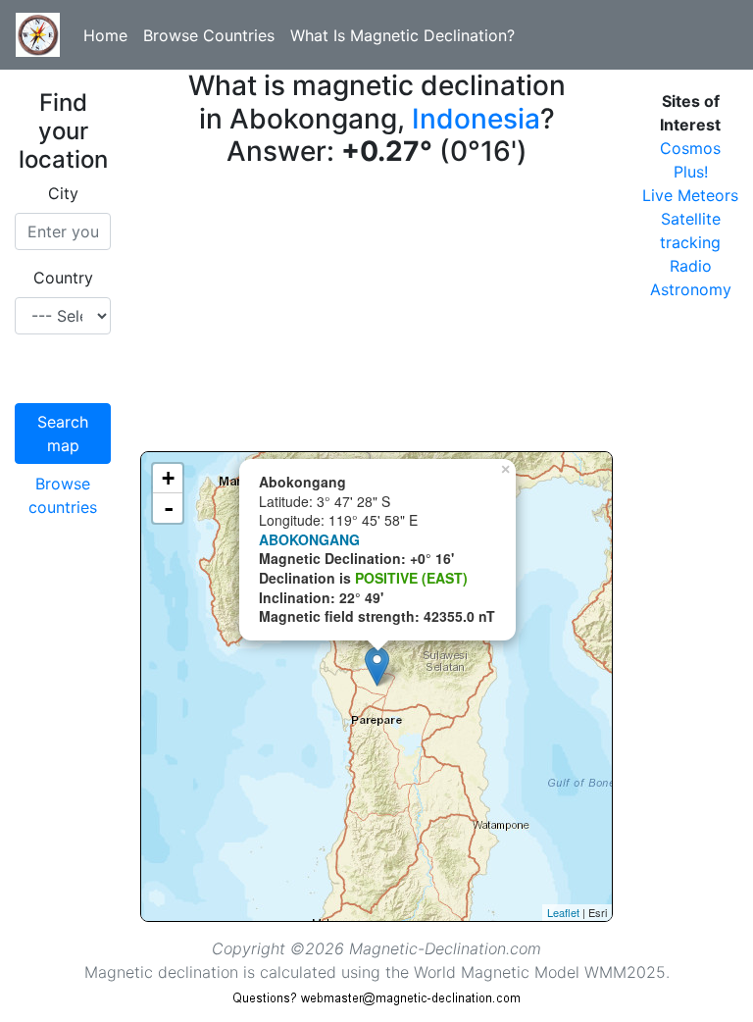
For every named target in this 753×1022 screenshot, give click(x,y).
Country (63, 277)
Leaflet (563, 912)
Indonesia (476, 118)
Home (105, 35)
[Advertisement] (376, 314)
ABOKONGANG (309, 539)
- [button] (169, 508)
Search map (62, 433)
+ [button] (168, 478)
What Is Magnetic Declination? (402, 35)
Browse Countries (209, 35)
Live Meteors (690, 195)
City (63, 193)
